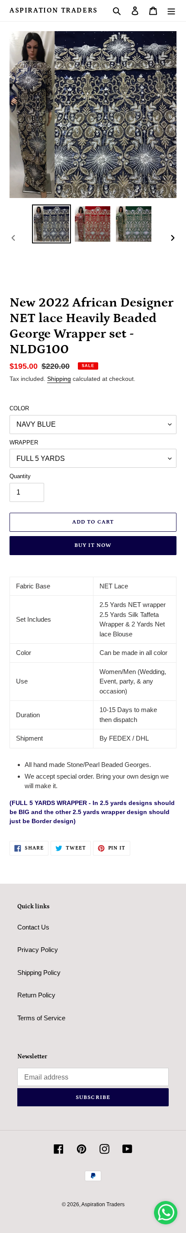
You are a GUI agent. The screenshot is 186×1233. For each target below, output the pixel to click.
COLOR (19, 408)
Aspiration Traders (54, 10)
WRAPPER (24, 442)
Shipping (59, 378)
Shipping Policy (39, 972)
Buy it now (93, 545)
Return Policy (36, 995)
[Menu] (171, 10)
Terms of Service (41, 1018)
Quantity (20, 476)
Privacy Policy (37, 949)
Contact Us (33, 927)
